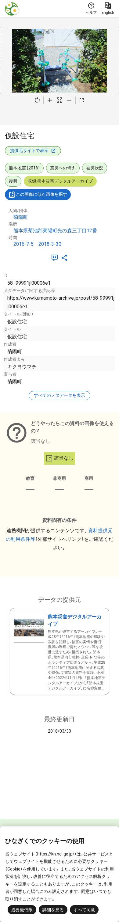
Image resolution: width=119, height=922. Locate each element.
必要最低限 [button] (22, 909)
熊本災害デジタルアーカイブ (75, 620)
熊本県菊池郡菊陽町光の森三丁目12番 (55, 230)
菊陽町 (20, 217)
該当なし (64, 458)
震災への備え (63, 167)
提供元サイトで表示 (29, 150)
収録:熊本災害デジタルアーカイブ (60, 181)
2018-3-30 (49, 244)
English (108, 12)
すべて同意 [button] (84, 909)
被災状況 (94, 167)
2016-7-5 (23, 244)
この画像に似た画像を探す (41, 194)
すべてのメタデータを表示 (59, 395)
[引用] (56, 258)
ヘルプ (91, 12)
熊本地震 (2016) (24, 167)
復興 (13, 181)
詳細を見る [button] (53, 909)
